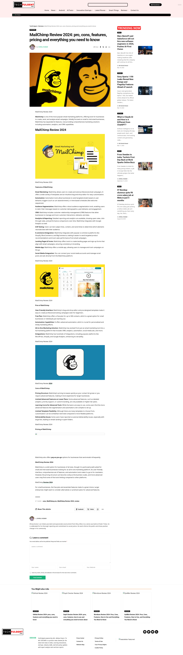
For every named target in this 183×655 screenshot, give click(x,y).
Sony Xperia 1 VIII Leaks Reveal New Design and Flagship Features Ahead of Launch (49, 15)
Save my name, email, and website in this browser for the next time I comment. (54, 572)
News (119, 32)
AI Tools (120, 113)
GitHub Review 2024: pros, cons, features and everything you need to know (45, 617)
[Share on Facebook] (100, 47)
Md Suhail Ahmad (123, 65)
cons (44, 501)
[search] (107, 5)
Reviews (32, 30)
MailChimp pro (52, 501)
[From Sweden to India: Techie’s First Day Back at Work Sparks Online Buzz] (145, 166)
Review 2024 (48, 482)
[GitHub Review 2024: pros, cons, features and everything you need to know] (45, 602)
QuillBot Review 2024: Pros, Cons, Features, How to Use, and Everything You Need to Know (137, 617)
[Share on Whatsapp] (106, 47)
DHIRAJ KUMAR (43, 47)
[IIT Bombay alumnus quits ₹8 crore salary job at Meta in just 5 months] (145, 203)
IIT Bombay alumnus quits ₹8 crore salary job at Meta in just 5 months (125, 195)
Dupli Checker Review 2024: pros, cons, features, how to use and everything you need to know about (75, 617)
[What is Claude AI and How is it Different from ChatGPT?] (145, 129)
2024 (50, 383)
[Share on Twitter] (103, 47)
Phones (120, 73)
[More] (109, 47)
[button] (155, 4)
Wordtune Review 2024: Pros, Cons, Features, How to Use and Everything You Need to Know (106, 617)
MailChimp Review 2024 (65, 501)
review (77, 501)
